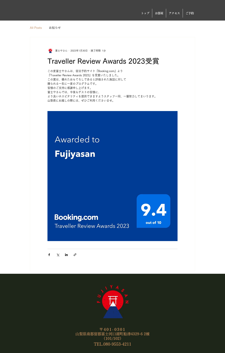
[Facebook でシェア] (49, 254)
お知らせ (55, 27)
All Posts (36, 27)
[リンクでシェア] (75, 254)
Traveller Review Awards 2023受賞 (103, 60)
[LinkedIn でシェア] (66, 254)
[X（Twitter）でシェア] (57, 254)
